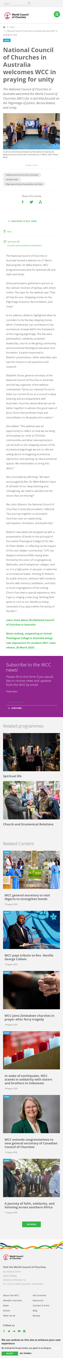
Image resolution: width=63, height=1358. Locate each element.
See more (31, 1224)
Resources (38, 1300)
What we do (9, 1315)
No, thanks (25, 1353)
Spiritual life (13, 241)
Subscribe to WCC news (24, 221)
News (12, 27)
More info (56, 1348)
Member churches (12, 1300)
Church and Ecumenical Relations (24, 245)
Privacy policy (11, 691)
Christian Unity (12, 179)
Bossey (36, 1315)
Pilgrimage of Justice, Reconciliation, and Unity (24, 184)
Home (4, 27)
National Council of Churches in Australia (22, 175)
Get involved (39, 1295)
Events (6, 1310)
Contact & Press (41, 1305)
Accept (9, 1353)
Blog (35, 1310)
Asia (9, 231)
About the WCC (11, 1295)
